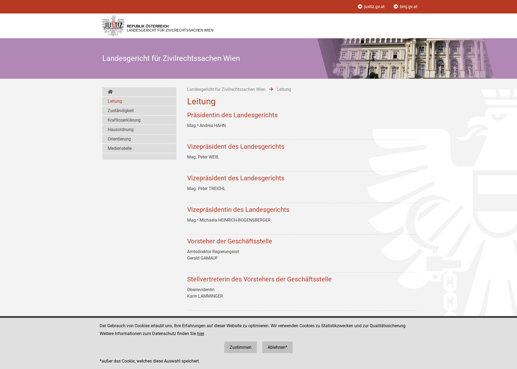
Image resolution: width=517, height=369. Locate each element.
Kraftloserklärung (124, 120)
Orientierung (119, 139)
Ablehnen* (277, 347)
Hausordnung (121, 129)
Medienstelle (120, 148)
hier (200, 333)
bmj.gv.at (408, 6)
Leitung (115, 101)
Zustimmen (240, 347)
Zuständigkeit (121, 110)
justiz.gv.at (374, 6)
